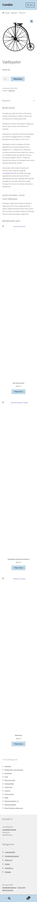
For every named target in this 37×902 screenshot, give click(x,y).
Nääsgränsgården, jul (11, 801)
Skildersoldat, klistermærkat (14, 770)
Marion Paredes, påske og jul (14, 808)
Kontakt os (9, 868)
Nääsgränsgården (10, 805)
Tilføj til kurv (17, 79)
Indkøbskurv (23, 896)
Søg (9, 898)
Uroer (6, 777)
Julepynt (7, 791)
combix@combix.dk (9, 173)
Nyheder (8, 872)
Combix (7, 5)
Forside (7, 13)
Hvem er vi (8, 860)
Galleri (7, 864)
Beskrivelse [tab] (6, 101)
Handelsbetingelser (12, 856)
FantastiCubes (9, 794)
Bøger (6, 798)
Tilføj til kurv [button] (18, 392)
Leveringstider (10, 852)
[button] (31, 21)
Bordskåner (8, 773)
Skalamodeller (9, 784)
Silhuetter (14, 13)
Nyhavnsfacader (10, 780)
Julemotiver (8, 787)
